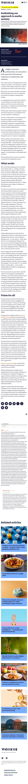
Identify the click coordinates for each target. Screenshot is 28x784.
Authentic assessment (7, 363)
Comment (3, 9)
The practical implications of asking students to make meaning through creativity (12, 602)
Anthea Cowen (5, 49)
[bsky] (3, 758)
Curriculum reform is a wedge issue (12, 574)
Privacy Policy (8, 775)
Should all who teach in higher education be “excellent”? (13, 657)
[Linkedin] (6, 758)
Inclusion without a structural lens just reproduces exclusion (13, 736)
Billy (9, 492)
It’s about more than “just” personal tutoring (11, 710)
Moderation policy (10, 770)
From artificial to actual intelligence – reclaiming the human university (12, 630)
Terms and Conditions (10, 772)
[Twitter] (22, 2)
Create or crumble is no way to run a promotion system (13, 683)
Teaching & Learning (18, 51)
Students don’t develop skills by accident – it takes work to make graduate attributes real (13, 547)
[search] (24, 2)
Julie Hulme (4, 60)
